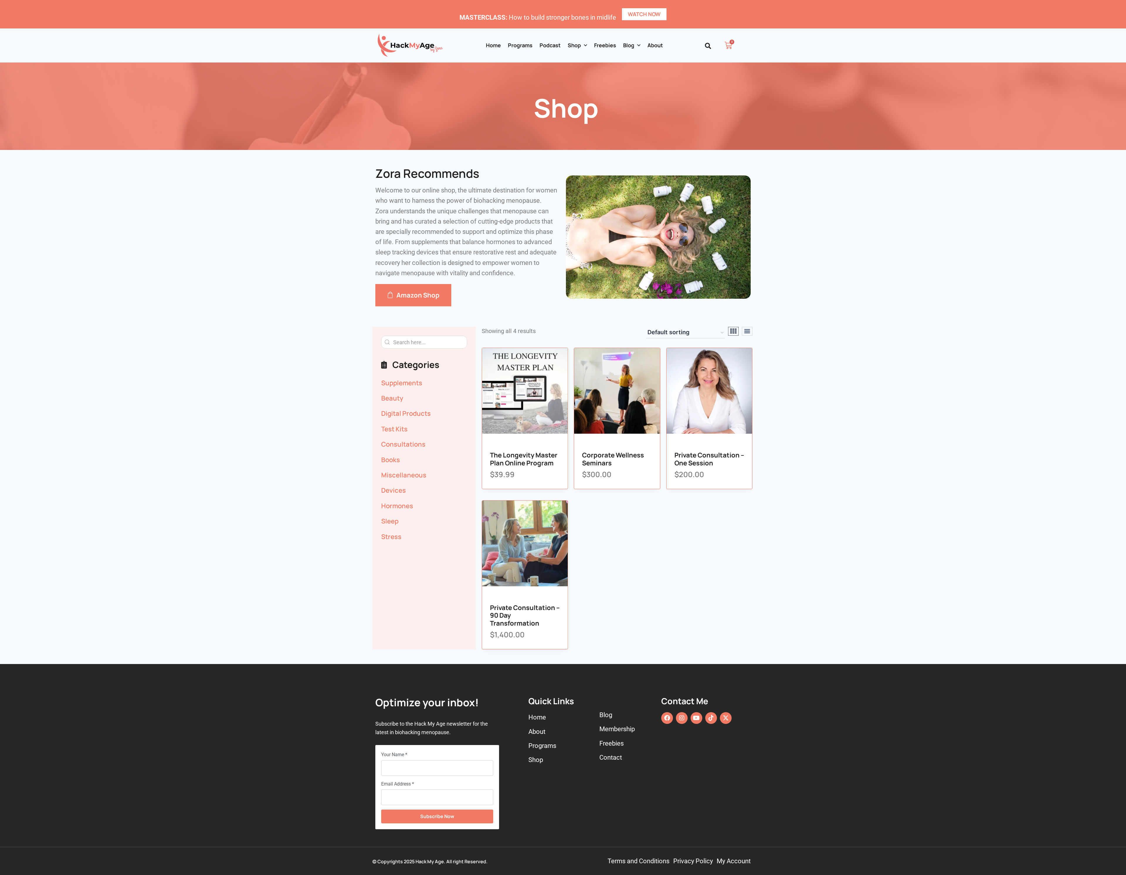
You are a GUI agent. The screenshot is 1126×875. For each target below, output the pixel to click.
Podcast (550, 45)
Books (390, 459)
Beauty (392, 398)
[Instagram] (682, 718)
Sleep (389, 521)
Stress (391, 536)
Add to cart (518, 432)
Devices (393, 490)
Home (493, 45)
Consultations (403, 444)
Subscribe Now (437, 816)
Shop (574, 45)
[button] (708, 46)
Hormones (397, 505)
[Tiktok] (711, 718)
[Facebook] (667, 718)
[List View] (747, 331)
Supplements (401, 383)
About (655, 45)
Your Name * (394, 754)
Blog (628, 45)
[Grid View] (733, 331)
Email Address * (397, 784)
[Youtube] (696, 718)
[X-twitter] (726, 718)
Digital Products (406, 413)
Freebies (605, 45)
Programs (520, 45)
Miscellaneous (403, 475)
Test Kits (394, 429)
